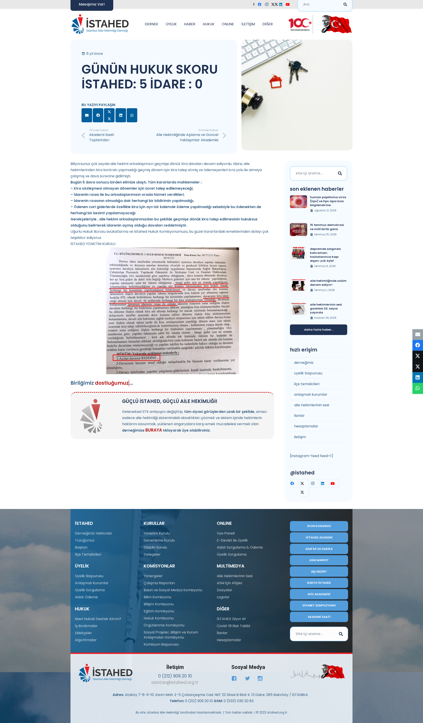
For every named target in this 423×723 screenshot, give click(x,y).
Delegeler (152, 554)
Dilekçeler (83, 632)
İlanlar (222, 632)
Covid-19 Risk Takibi (233, 625)
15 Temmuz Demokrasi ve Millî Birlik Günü (327, 227)
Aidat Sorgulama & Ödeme (240, 547)
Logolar (223, 597)
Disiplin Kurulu (155, 547)
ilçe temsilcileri (306, 383)
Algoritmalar (86, 639)
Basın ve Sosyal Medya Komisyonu (173, 590)
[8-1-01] (335, 24)
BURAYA (153, 430)
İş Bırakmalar (86, 625)
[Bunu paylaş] (98, 115)
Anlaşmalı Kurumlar (92, 583)
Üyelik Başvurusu (89, 575)
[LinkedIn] (282, 4)
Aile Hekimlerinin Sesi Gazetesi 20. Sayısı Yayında (326, 308)
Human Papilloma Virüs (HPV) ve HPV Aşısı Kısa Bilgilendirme (328, 201)
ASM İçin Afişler (230, 583)
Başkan (81, 547)
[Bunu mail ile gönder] (87, 115)
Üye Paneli (226, 533)
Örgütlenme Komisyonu (164, 625)
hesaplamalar (306, 426)
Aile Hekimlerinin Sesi (234, 575)
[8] (317, 671)
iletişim (300, 436)
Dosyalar (224, 590)
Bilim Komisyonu (157, 597)
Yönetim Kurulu (156, 533)
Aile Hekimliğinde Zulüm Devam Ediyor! (328, 283)
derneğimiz (304, 362)
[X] (274, 4)
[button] (160, 24)
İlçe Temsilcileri (88, 554)
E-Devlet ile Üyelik (232, 540)
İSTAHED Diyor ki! (231, 618)
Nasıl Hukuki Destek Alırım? (98, 618)
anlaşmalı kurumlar (310, 394)
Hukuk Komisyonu (159, 618)
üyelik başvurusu (308, 373)
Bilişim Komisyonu (159, 604)
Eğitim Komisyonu (159, 611)
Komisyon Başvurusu (161, 644)
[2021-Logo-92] (99, 24)
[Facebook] (260, 4)
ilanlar (299, 415)
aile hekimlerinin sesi (311, 405)
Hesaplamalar (229, 639)
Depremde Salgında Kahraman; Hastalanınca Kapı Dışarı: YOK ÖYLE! (325, 255)
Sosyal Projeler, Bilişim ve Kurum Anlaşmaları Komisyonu (171, 635)
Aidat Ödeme (86, 597)
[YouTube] (289, 4)
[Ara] (340, 173)
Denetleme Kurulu (159, 540)
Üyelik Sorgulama (90, 590)
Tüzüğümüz (85, 540)
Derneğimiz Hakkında (93, 533)
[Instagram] (267, 4)
